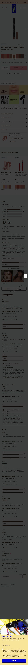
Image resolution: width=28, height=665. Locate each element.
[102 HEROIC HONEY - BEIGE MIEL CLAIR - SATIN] (20, 187)
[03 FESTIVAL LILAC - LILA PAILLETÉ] (6, 187)
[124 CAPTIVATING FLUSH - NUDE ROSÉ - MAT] (22, 187)
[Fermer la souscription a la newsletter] (26, 620)
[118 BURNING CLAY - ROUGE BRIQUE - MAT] (18, 187)
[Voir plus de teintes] (12, 187)
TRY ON (6, 68)
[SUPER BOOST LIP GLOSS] (4, 138)
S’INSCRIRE (14, 660)
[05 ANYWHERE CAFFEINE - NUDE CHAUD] (10, 187)
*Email (3, 643)
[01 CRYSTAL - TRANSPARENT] (2, 187)
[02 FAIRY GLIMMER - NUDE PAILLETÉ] (4, 187)
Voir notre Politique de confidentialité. (11, 656)
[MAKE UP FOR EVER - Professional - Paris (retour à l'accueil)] (14, 8)
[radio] (2, 56)
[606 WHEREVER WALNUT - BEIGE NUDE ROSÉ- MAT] (24, 187)
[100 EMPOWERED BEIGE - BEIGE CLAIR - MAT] (16, 187)
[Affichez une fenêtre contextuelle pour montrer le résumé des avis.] (9, 182)
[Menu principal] (3, 8)
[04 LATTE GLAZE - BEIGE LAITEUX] (8, 187)
